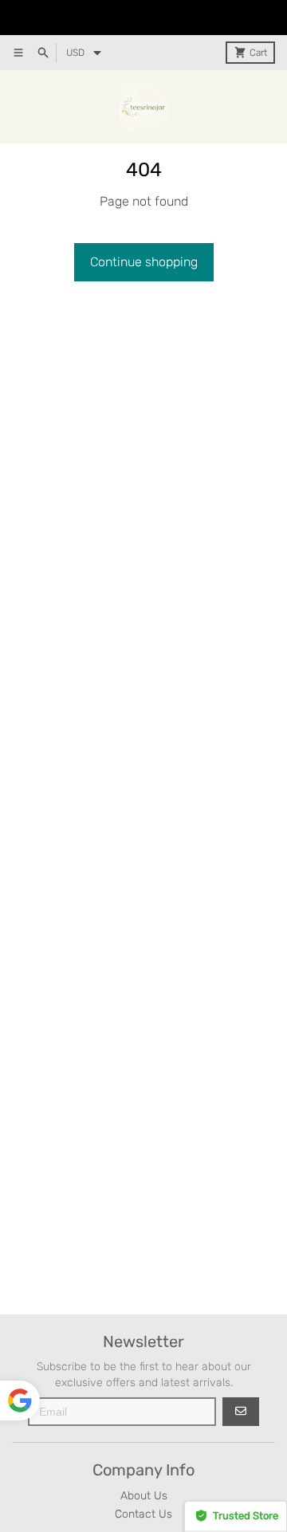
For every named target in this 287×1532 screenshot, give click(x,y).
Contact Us (143, 1514)
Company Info (143, 1469)
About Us (143, 1496)
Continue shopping (144, 261)
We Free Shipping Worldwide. (143, 18)
